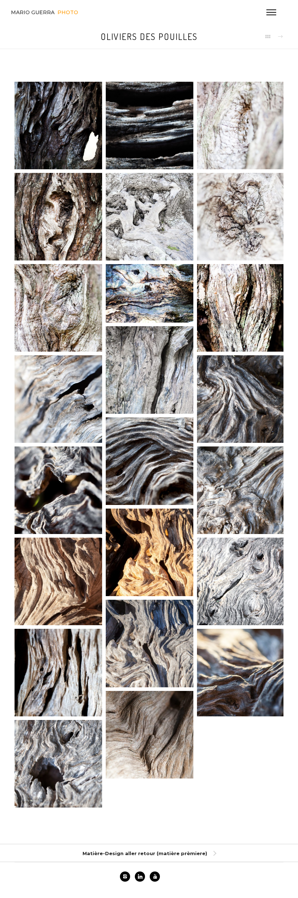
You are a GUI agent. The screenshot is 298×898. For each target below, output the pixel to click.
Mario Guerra (44, 12)
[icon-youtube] (155, 876)
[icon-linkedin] (142, 876)
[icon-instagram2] (127, 876)
